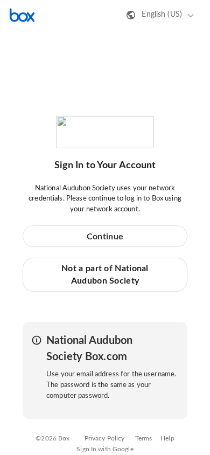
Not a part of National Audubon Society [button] (105, 274)
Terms (143, 438)
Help (167, 438)
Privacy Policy (105, 438)
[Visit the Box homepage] (22, 15)
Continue (105, 236)
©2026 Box (52, 438)
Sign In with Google (104, 449)
